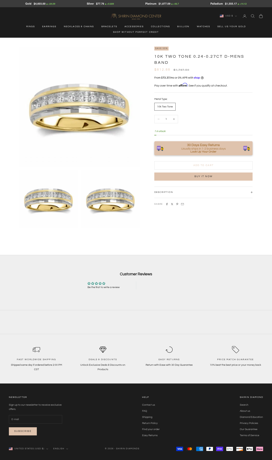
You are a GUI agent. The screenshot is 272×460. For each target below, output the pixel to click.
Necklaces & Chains (79, 26)
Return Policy (150, 423)
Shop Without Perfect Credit (136, 32)
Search (244, 405)
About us (245, 411)
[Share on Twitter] (172, 204)
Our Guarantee (248, 429)
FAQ (144, 411)
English (59, 449)
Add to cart (203, 165)
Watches (203, 26)
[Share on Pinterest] (177, 204)
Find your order (151, 429)
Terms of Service (249, 435)
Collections (160, 26)
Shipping (147, 417)
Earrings (49, 26)
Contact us (148, 405)
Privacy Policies (249, 423)
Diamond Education (251, 417)
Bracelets (109, 26)
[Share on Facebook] (166, 204)
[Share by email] (182, 204)
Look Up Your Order (203, 151)
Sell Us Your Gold (231, 26)
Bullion (183, 26)
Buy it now (203, 176)
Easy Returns (150, 435)
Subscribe (22, 431)
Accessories (134, 26)
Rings (30, 26)
